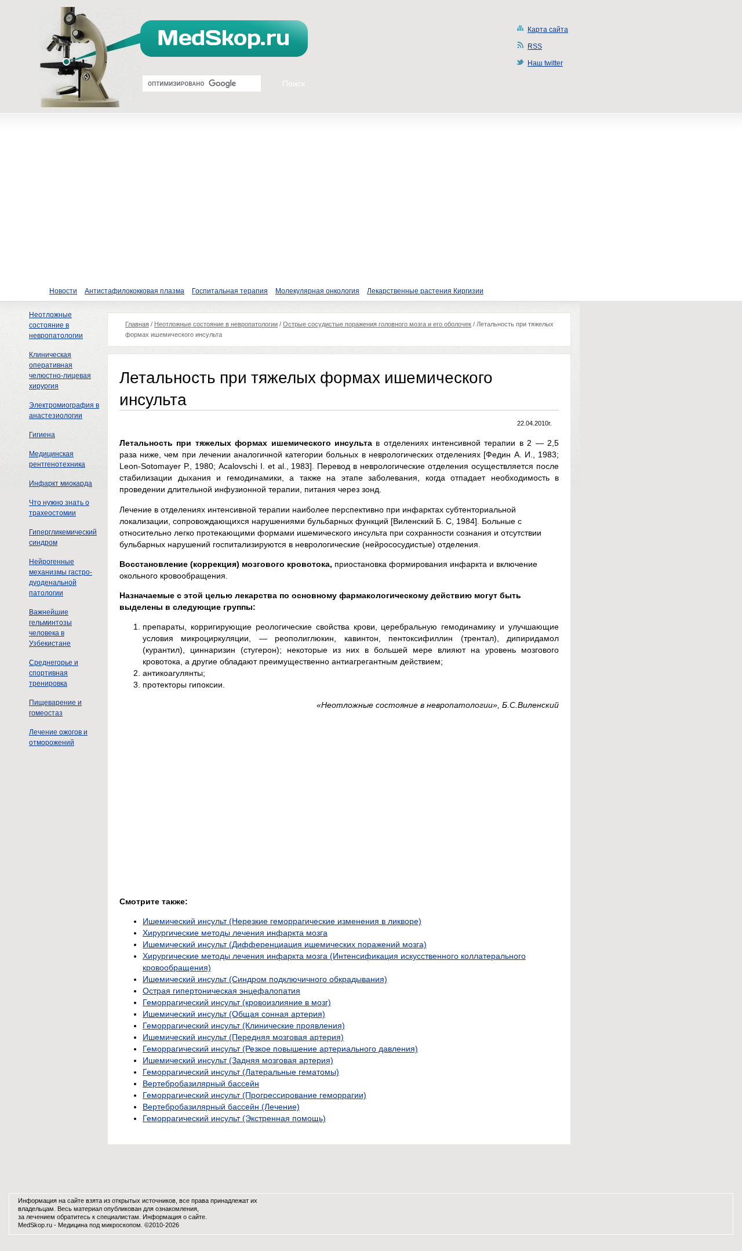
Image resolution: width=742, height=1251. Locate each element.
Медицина (73, 1224)
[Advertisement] (371, 194)
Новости (63, 291)
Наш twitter (545, 63)
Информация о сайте (174, 1216)
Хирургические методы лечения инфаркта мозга (235, 932)
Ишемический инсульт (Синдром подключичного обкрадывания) (265, 979)
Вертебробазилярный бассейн (201, 1083)
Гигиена (42, 435)
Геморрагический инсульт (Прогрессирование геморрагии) (254, 1095)
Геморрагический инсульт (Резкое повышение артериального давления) (280, 1048)
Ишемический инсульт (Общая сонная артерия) (234, 1014)
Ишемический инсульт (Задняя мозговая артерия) (238, 1060)
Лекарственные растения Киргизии (425, 291)
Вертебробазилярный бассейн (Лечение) (221, 1106)
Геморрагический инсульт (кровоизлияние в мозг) (237, 1002)
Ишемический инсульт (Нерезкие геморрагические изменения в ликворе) (282, 921)
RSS (535, 46)
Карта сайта (548, 30)
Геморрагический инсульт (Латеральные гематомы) (241, 1072)
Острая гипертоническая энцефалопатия (221, 990)
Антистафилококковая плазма (134, 291)
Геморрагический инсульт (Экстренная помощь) (234, 1118)
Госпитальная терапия (230, 291)
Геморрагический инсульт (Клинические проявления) (244, 1025)
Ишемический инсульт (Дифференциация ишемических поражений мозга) (285, 944)
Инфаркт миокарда (60, 483)
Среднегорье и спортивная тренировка (53, 673)
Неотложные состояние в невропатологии (56, 325)
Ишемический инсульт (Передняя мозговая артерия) (243, 1037)
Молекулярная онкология (317, 291)
